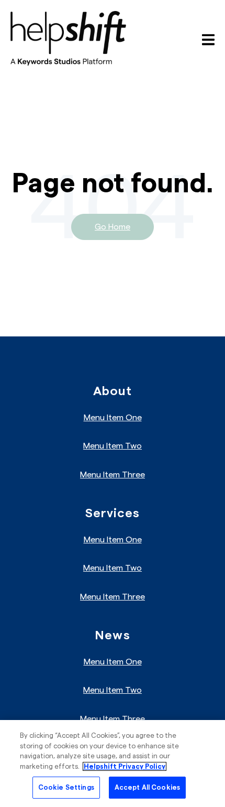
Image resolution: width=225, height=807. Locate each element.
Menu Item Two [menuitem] (112, 446)
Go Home (112, 227)
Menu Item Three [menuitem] (112, 475)
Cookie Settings (66, 787)
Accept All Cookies (147, 787)
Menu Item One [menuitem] (113, 417)
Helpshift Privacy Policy (124, 766)
